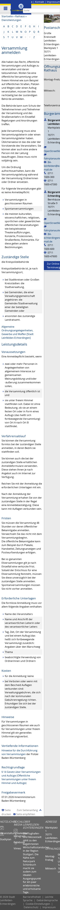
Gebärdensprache (47, 900)
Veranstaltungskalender (7, 831)
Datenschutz (31, 907)
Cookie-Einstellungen (38, 904)
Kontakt (39, 2)
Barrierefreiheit (32, 897)
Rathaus (20, 16)
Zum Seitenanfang (27, 810)
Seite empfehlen (25, 814)
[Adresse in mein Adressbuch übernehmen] (45, 119)
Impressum (53, 2)
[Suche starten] (58, 10)
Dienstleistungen (11, 20)
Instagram (18, 834)
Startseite (7, 16)
